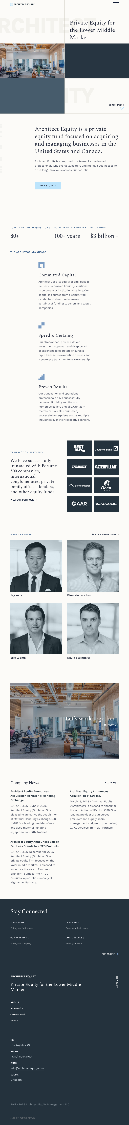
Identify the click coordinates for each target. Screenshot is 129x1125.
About (14, 1002)
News (14, 1020)
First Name (17, 922)
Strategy (16, 1008)
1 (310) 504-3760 (21, 1056)
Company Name (19, 938)
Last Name (72, 922)
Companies (18, 1014)
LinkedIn (16, 1079)
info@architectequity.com (27, 1068)
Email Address (75, 938)
